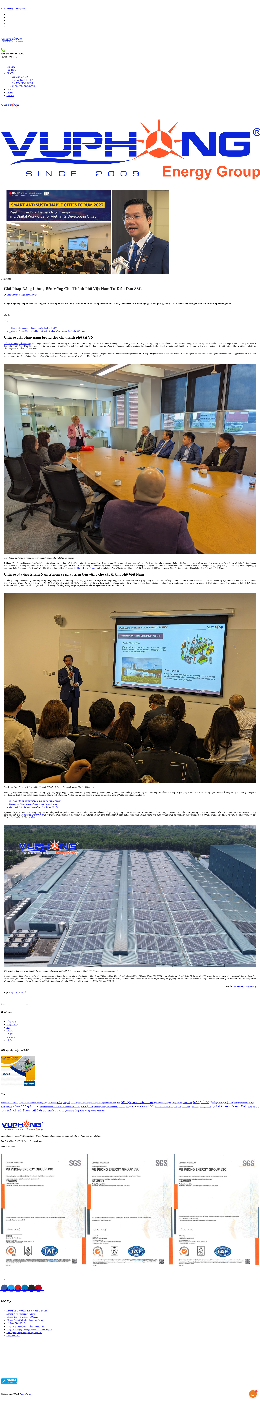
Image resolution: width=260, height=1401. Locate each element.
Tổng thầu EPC (13, 1336)
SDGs (151, 1106)
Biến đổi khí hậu (7, 1103)
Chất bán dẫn (52, 1102)
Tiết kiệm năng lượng (184, 1107)
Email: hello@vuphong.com (13, 8)
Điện (244, 1106)
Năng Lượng (24, 295)
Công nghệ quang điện (92, 1102)
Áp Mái (216, 1106)
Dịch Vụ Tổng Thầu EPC (23, 80)
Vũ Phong (10, 1040)
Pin (7, 1027)
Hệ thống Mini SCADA (16, 1323)
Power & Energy (138, 1106)
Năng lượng (202, 1102)
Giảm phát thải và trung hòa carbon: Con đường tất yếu (33, 807)
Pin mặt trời (87, 1106)
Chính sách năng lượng (39, 1103)
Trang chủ (10, 67)
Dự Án (9, 89)
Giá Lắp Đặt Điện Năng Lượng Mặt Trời (24, 1332)
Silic (156, 1107)
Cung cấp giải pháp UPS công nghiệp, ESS (25, 1326)
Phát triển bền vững (61, 1107)
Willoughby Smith (205, 1107)
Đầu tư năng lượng (59, 1111)
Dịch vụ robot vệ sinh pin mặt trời (20, 1314)
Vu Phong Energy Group (84, 568)
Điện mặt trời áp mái (38, 1110)
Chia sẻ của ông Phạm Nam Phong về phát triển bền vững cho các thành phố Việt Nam (48, 331)
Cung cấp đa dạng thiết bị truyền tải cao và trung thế (29, 1329)
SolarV (160, 1107)
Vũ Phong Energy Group (33, 815)
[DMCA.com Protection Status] (9, 1382)
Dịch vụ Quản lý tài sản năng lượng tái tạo (24, 1320)
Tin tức (34, 295)
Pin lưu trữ (76, 1107)
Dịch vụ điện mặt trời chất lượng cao (22, 1317)
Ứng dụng (10, 1037)
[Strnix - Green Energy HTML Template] (22, 1129)
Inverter (187, 1102)
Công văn (103, 1103)
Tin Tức (9, 92)
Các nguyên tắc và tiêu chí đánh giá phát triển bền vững (33, 804)
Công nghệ (11, 1021)
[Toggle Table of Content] (6, 320)
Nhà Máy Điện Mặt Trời (22, 83)
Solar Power (12, 295)
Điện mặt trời (230, 1106)
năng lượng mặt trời (222, 1102)
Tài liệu (9, 1031)
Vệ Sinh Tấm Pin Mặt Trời (23, 86)
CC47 (16, 1103)
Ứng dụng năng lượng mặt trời (89, 1110)
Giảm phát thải (142, 1102)
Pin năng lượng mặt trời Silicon (106, 1107)
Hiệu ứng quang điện (161, 1103)
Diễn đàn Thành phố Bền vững (17, 343)
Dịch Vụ (10, 73)
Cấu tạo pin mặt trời (113, 1103)
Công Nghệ (63, 1102)
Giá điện (126, 1102)
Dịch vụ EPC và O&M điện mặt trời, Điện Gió (26, 1311)
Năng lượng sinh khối (241, 1103)
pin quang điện (124, 1107)
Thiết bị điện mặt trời (170, 1107)
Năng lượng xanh (46, 1107)
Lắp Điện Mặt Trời (20, 77)
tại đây (31, 817)
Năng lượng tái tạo (25, 1106)
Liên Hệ (10, 95)
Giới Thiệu (11, 70)
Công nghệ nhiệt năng (78, 1102)
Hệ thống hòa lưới (176, 1103)
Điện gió (251, 1106)
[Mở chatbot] (253, 1394)
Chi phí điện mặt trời (25, 1102)
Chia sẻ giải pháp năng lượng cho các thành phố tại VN (34, 328)
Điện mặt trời (14, 1110)
